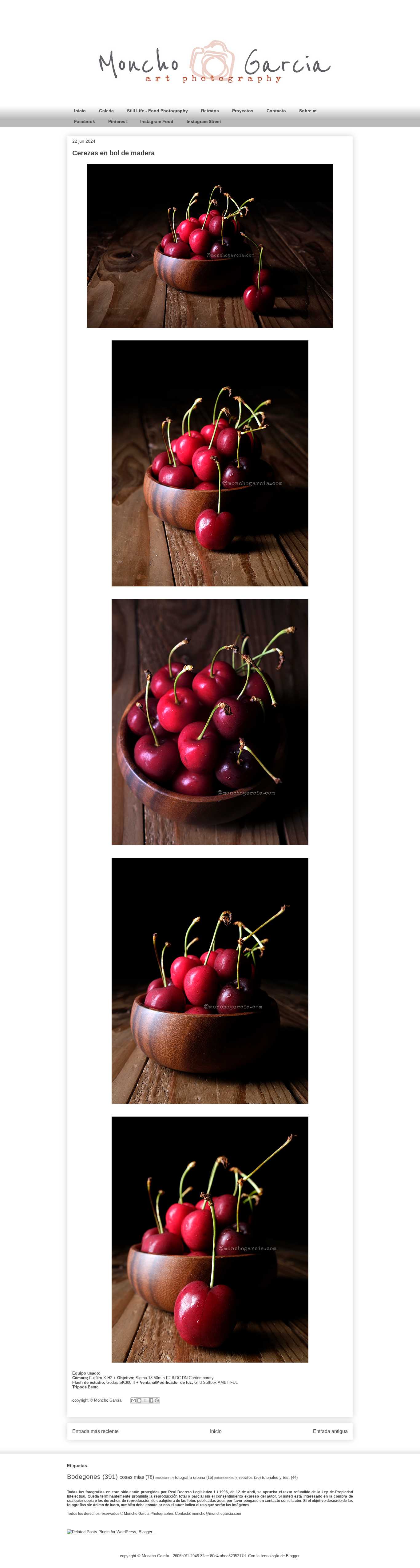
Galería (106, 110)
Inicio (80, 110)
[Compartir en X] (145, 1400)
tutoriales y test (276, 1477)
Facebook (84, 121)
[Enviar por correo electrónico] (133, 1400)
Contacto (276, 110)
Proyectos (242, 110)
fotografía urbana (190, 1477)
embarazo (162, 1477)
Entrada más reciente (95, 1431)
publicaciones (224, 1477)
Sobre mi (308, 110)
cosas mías (132, 1477)
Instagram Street (204, 121)
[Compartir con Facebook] (151, 1400)
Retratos (210, 110)
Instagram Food (156, 121)
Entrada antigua (330, 1431)
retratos (246, 1477)
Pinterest (117, 121)
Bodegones (84, 1476)
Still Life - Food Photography (157, 110)
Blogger (292, 1556)
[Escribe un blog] (139, 1400)
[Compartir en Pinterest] (157, 1400)
